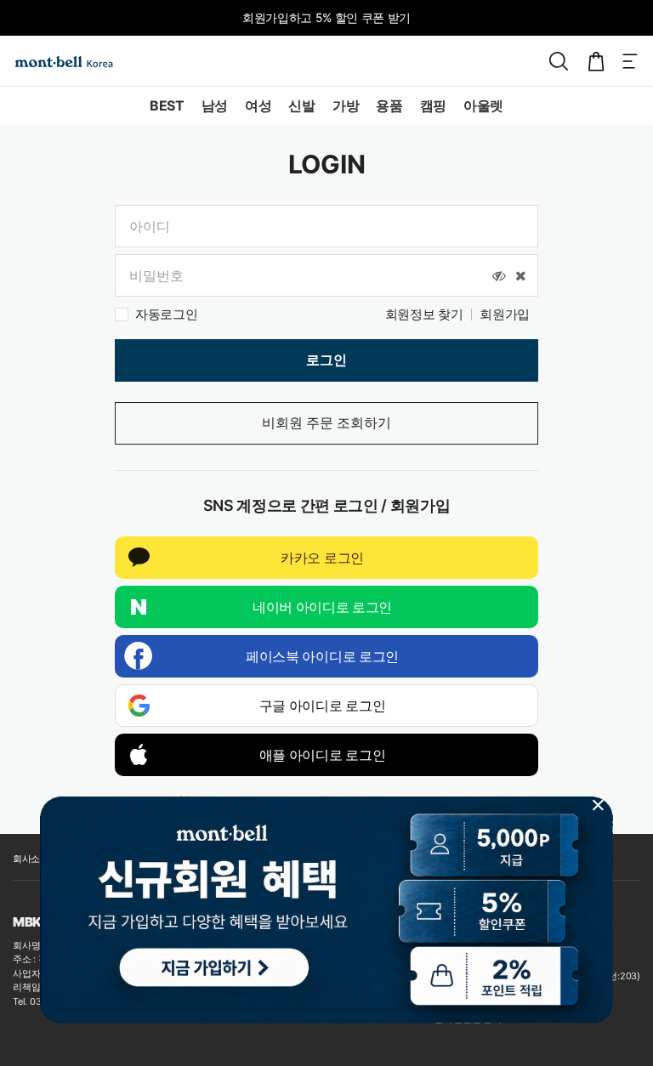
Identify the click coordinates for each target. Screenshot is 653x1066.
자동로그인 (166, 314)
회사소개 (31, 859)
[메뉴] (630, 61)
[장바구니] (596, 61)
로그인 (326, 360)
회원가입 (505, 314)
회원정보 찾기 (424, 314)
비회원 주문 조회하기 (326, 423)
